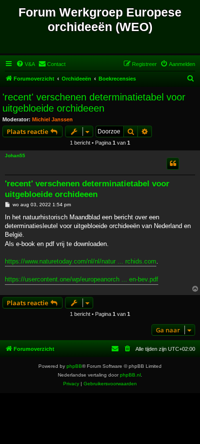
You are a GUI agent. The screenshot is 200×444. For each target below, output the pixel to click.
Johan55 (15, 155)
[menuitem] (25, 64)
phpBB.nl (130, 375)
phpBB (74, 366)
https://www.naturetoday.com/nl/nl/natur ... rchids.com (80, 261)
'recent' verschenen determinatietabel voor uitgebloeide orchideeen (93, 103)
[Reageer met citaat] (173, 163)
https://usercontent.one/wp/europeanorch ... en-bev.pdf (81, 279)
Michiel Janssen (52, 119)
